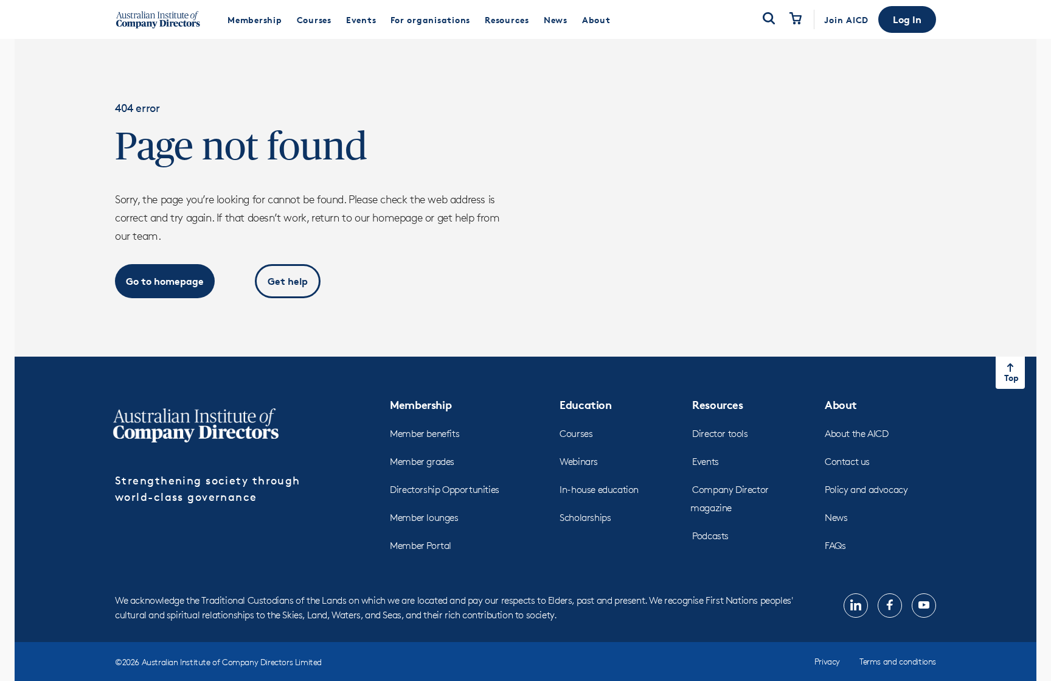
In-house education (599, 489)
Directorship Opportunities (444, 489)
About (841, 404)
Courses (576, 433)
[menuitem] (255, 19)
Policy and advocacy (866, 489)
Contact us (847, 461)
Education (585, 404)
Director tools (719, 433)
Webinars (579, 461)
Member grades (422, 461)
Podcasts (710, 536)
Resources (717, 404)
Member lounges (424, 517)
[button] (907, 19)
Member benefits (424, 433)
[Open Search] (768, 19)
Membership (420, 404)
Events (705, 461)
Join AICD (846, 20)
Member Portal (420, 545)
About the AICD (856, 433)
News (836, 517)
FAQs (835, 545)
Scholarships (585, 517)
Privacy (827, 661)
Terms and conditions (897, 661)
